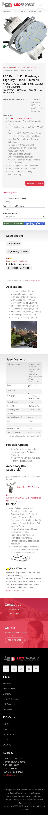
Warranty (7, 694)
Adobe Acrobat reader (32, 281)
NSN (5, 729)
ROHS (5, 724)
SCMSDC (7, 745)
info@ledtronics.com (13, 775)
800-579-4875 (14, 640)
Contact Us (8, 709)
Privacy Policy (9, 689)
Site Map (7, 683)
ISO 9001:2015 (9, 734)
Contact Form (14, 613)
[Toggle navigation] (40, 5)
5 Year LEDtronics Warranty (20, 118)
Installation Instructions (16, 261)
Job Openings (9, 704)
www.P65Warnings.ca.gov (15, 590)
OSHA (5, 739)
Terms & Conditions (11, 699)
